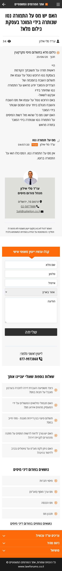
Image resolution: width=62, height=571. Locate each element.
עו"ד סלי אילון (47, 41)
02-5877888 (28, 206)
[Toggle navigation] (58, 4)
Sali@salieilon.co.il (28, 211)
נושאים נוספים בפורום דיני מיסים (31, 523)
